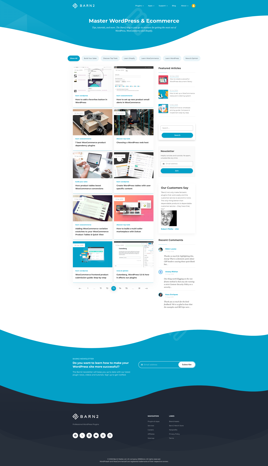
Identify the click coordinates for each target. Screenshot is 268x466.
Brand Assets (174, 421)
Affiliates (151, 434)
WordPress (103, 435)
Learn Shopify (129, 58)
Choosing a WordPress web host (133, 142)
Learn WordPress (172, 58)
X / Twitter (82, 435)
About (183, 6)
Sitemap (151, 438)
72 (107, 288)
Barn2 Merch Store (176, 426)
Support (162, 6)
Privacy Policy (174, 434)
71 (101, 288)
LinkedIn (89, 435)
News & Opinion (192, 58)
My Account (193, 6)
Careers (151, 430)
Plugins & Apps (153, 421)
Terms (171, 438)
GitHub (110, 435)
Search (177, 135)
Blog (174, 6)
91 (139, 288)
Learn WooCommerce (150, 58)
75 (126, 288)
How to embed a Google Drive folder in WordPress (180, 250)
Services (151, 426)
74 (120, 288)
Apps (150, 6)
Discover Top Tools (110, 58)
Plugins (138, 6)
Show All (73, 58)
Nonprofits (173, 430)
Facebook (75, 435)
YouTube (96, 435)
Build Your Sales (90, 58)
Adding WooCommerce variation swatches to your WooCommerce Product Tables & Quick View (91, 231)
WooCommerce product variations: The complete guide (180, 295)
